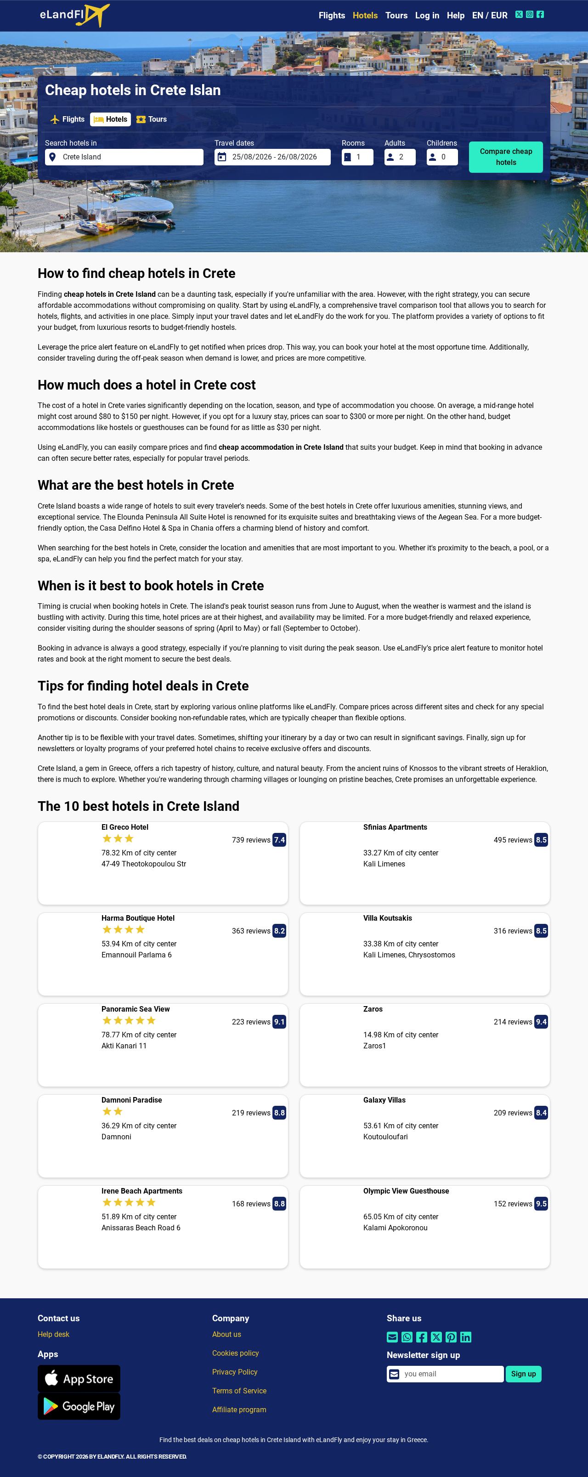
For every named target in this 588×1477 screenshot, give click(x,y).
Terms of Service (239, 1390)
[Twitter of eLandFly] (520, 14)
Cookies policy (235, 1353)
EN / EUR (490, 15)
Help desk (53, 1334)
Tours (396, 15)
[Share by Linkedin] (465, 1343)
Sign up (523, 1373)
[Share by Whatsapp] (407, 1343)
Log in (427, 15)
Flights (332, 15)
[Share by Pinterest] (451, 1343)
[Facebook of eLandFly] (541, 14)
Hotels (365, 15)
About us (226, 1334)
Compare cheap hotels (506, 157)
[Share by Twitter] (436, 1343)
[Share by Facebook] (421, 1343)
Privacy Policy (235, 1372)
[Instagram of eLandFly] (531, 14)
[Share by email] (392, 1343)
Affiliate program (239, 1409)
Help (456, 15)
